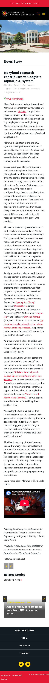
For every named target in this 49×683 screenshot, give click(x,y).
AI (20, 92)
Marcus (31, 85)
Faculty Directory (24, 630)
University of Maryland (24, 4)
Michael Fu (11, 88)
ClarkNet (24, 653)
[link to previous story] (6, 565)
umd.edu (4, 679)
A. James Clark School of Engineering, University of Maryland (18, 9)
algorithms (11, 92)
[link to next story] (11, 565)
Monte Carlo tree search (29, 88)
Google (17, 85)
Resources (24, 645)
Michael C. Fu (20, 305)
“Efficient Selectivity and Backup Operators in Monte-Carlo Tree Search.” (23, 376)
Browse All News (12, 579)
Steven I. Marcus (32, 316)
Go (24, 85)
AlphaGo (8, 85)
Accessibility (16, 675)
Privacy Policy (5, 675)
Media (24, 638)
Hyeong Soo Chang (24, 302)
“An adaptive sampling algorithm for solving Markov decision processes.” (23, 324)
